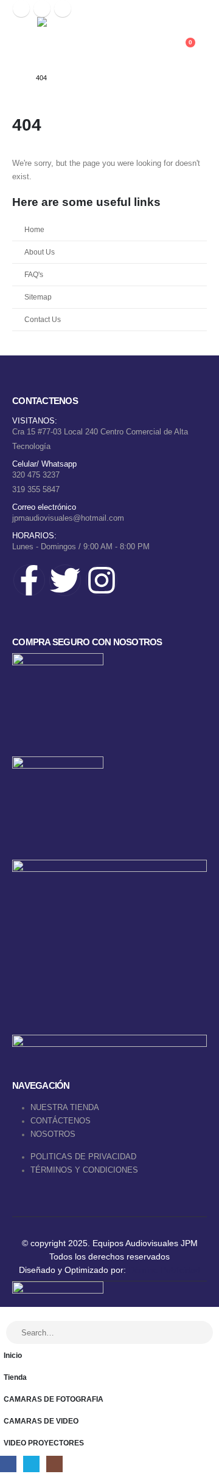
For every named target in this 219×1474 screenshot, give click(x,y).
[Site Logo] (98, 40)
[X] (41, 8)
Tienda (15, 1377)
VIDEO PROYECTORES (44, 1443)
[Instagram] (62, 8)
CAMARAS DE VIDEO (41, 1421)
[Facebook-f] (29, 580)
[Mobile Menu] (23, 40)
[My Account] (189, 33)
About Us (39, 252)
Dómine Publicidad (164, 1270)
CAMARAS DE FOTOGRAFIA (53, 1399)
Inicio (13, 1355)
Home (34, 229)
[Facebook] (21, 8)
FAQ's (33, 274)
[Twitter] (65, 580)
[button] (6, 1313)
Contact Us (42, 319)
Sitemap (38, 297)
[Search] (197, 1332)
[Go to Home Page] (15, 77)
